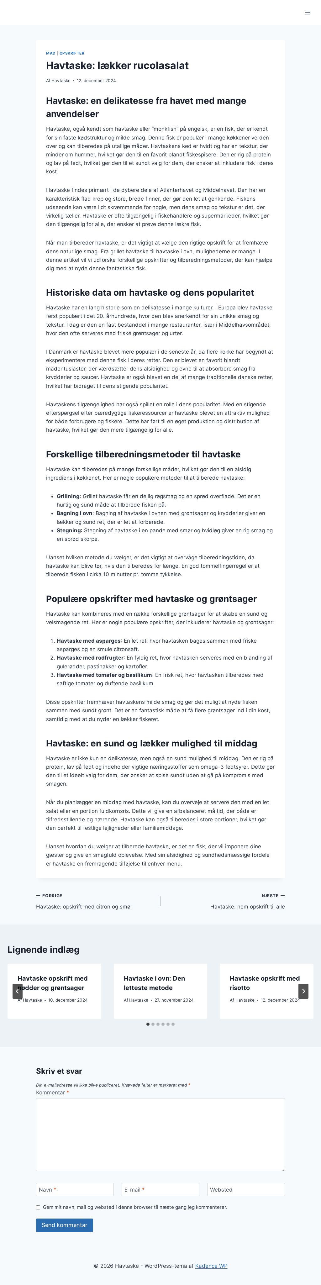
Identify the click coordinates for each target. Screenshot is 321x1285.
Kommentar (52, 1092)
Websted (221, 1190)
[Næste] (303, 991)
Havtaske (61, 80)
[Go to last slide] (18, 991)
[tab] (148, 1024)
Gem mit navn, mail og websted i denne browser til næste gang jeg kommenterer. (135, 1207)
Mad (51, 53)
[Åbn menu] (307, 12)
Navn (47, 1190)
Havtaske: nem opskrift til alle (247, 901)
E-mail (134, 1190)
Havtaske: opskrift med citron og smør (84, 901)
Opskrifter (72, 53)
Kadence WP (211, 1266)
